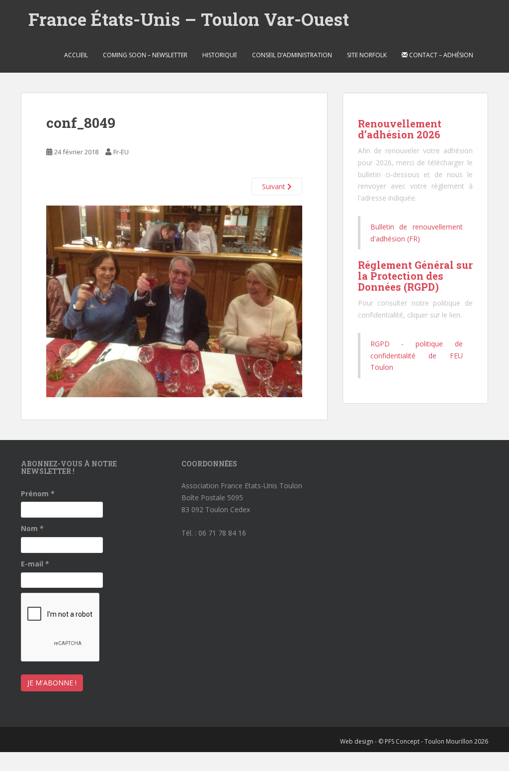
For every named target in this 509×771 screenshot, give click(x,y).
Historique (219, 55)
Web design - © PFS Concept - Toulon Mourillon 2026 (414, 741)
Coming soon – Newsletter (145, 55)
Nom (32, 528)
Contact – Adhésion (440, 55)
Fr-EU (121, 151)
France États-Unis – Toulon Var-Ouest (188, 18)
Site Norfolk (367, 55)
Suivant (274, 186)
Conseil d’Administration (292, 55)
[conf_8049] (174, 300)
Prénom (38, 493)
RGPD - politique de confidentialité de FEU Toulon (416, 355)
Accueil (76, 55)
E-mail (35, 563)
